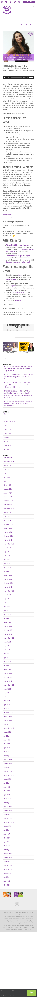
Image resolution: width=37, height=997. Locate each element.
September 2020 (9, 685)
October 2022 (8, 587)
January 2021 (8, 669)
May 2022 (7, 606)
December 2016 (8, 857)
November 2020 (9, 677)
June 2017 (7, 834)
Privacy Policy (11, 995)
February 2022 (8, 618)
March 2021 (7, 661)
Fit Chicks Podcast (9, 422)
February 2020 (8, 712)
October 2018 (8, 771)
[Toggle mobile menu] (33, 6)
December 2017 (8, 810)
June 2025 (7, 473)
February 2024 (8, 524)
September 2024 (9, 508)
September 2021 (9, 638)
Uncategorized (8, 445)
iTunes (20, 275)
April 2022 (7, 610)
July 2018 (7, 783)
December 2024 (8, 497)
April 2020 (7, 704)
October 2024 (8, 505)
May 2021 (7, 654)
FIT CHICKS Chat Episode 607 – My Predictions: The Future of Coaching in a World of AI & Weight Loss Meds (18, 403)
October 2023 (8, 540)
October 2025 (8, 458)
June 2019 (7, 740)
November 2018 (9, 767)
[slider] (31, 77)
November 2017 (9, 814)
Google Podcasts (11, 279)
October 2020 (8, 681)
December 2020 (8, 673)
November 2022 (9, 583)
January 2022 (8, 622)
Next (31, 24)
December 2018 (8, 763)
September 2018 (9, 775)
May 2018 (7, 791)
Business (6, 418)
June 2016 (7, 881)
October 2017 (8, 818)
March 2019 (7, 752)
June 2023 (7, 556)
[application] (18, 77)
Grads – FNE (7, 430)
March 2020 (7, 708)
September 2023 (9, 544)
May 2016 (7, 885)
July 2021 (7, 646)
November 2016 (9, 861)
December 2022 (8, 579)
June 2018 (7, 787)
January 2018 (8, 806)
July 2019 (7, 736)
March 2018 (7, 799)
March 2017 (7, 846)
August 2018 (8, 779)
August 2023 (8, 548)
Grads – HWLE (8, 433)
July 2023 (7, 552)
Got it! (31, 993)
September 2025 (9, 461)
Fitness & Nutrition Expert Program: (17, 245)
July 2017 (7, 830)
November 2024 (9, 501)
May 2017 (7, 838)
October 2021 (8, 634)
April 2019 (7, 748)
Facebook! (17, 301)
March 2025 (7, 485)
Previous (25, 24)
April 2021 (7, 657)
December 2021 (8, 626)
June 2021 (7, 650)
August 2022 (8, 595)
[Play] (5, 77)
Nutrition (6, 437)
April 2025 (7, 481)
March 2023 (7, 567)
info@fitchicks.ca (18, 292)
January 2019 (8, 759)
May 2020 (7, 701)
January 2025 (8, 493)
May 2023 (7, 559)
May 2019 (7, 744)
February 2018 (8, 803)
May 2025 (7, 477)
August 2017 (8, 826)
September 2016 (9, 869)
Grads (5, 426)
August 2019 (8, 732)
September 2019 (9, 728)
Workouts (6, 449)
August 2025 (8, 465)
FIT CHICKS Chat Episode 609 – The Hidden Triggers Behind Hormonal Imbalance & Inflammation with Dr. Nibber (17, 385)
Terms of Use (28, 929)
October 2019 (8, 724)
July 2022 (7, 599)
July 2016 (7, 877)
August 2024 (8, 512)
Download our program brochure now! (18, 262)
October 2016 (8, 865)
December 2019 (8, 720)
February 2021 (8, 665)
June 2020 (7, 697)
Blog (5, 414)
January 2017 (8, 853)
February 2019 (8, 755)
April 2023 (7, 563)
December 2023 (8, 532)
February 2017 (8, 850)
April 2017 (7, 842)
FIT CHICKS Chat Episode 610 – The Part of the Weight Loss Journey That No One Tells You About (18, 376)
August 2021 (8, 642)
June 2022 (7, 603)
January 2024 (8, 528)
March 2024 (7, 520)
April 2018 (7, 795)
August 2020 (8, 689)
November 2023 (9, 536)
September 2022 (9, 591)
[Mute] (27, 77)
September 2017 (9, 822)
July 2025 (7, 469)
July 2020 (7, 693)
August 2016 (8, 873)
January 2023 (8, 575)
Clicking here (12, 286)
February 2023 (8, 571)
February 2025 (8, 489)
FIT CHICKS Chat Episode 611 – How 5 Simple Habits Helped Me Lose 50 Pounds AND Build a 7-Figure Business (18, 368)
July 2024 (7, 516)
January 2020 (8, 716)
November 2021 (9, 630)
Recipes (6, 441)
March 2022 (7, 614)
